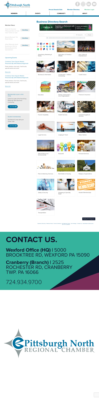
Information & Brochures (88, 223)
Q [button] (71, 37)
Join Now (12, 106)
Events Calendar (57, 223)
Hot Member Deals (66, 223)
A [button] (49, 37)
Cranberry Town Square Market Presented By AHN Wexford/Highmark (16, 62)
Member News (50, 223)
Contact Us (79, 223)
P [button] (70, 37)
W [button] (80, 37)
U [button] (77, 37)
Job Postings (73, 223)
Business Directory (42, 223)
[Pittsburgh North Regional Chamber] (16, 7)
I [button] (60, 37)
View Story (25, 30)
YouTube (94, 4)
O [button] (68, 37)
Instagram (83, 4)
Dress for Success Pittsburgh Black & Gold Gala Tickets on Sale (12, 31)
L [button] (64, 37)
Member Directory (73, 9)
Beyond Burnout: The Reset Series (11, 38)
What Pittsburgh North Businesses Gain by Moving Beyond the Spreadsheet (11, 47)
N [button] (67, 37)
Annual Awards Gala (55, 9)
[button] (88, 218)
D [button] (53, 37)
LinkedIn (88, 4)
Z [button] (84, 37)
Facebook (77, 4)
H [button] (59, 37)
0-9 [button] (47, 37)
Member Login (89, 9)
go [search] (90, 35)
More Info (8, 72)
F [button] (56, 37)
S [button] (74, 37)
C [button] (52, 37)
